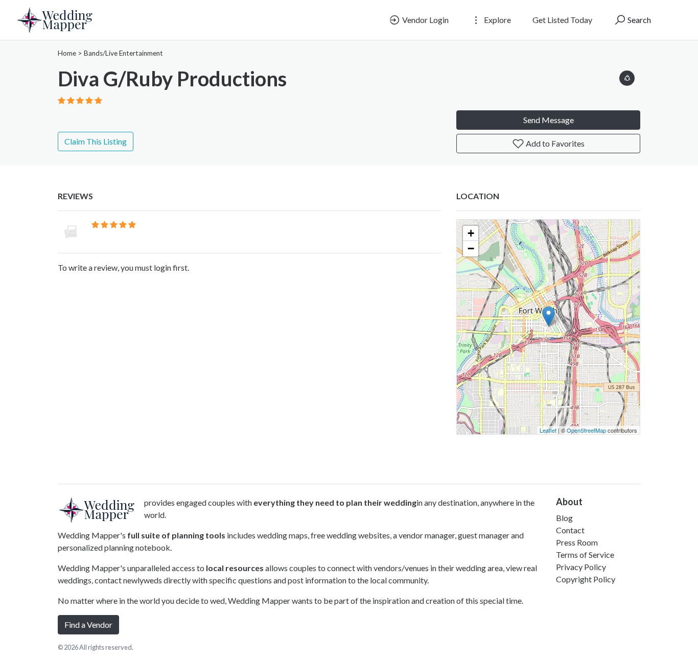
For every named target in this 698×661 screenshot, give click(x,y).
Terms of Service (585, 554)
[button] (627, 76)
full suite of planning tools (176, 535)
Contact (570, 530)
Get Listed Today (562, 20)
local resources (235, 568)
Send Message (548, 120)
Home (67, 53)
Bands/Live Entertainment (123, 53)
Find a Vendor (88, 624)
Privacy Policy (581, 567)
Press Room (577, 542)
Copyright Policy (585, 579)
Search (638, 20)
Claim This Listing (95, 141)
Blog (564, 518)
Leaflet (548, 430)
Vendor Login (425, 20)
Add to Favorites (554, 143)
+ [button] (471, 233)
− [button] (471, 248)
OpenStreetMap (586, 430)
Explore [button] (496, 20)
